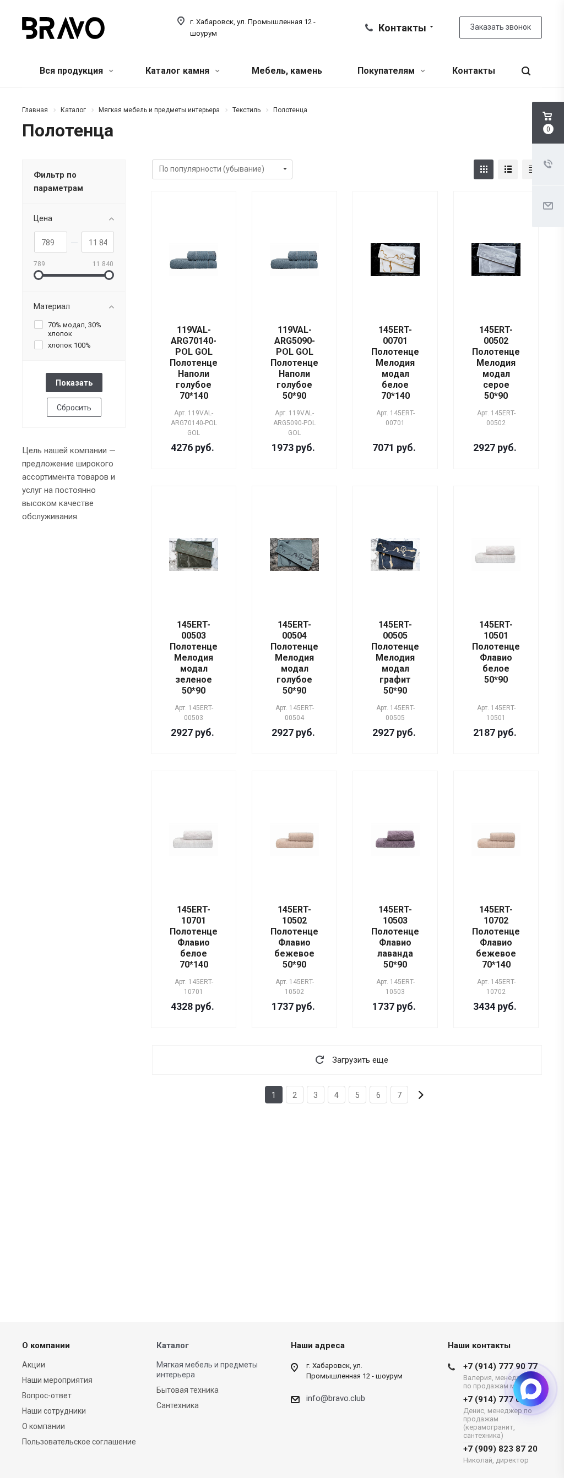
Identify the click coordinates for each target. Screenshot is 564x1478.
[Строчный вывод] (508, 169)
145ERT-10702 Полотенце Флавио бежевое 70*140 (496, 937)
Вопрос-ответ (47, 1395)
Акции (33, 1364)
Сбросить (74, 407)
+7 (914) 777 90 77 (500, 1375)
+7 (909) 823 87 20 (500, 1454)
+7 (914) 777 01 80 (500, 1416)
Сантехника (177, 1405)
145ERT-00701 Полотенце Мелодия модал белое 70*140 (395, 363)
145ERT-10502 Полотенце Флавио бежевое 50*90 (294, 937)
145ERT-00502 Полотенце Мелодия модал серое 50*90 (496, 363)
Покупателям (387, 70)
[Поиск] (526, 71)
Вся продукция (72, 70)
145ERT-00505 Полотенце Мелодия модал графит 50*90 (395, 657)
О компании (46, 1345)
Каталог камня (178, 70)
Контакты (473, 70)
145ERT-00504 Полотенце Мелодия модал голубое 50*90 (294, 657)
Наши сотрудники (54, 1410)
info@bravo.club (335, 1398)
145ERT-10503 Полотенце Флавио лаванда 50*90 (395, 937)
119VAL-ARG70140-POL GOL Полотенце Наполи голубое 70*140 (194, 363)
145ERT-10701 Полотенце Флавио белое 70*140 (194, 937)
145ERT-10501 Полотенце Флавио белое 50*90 (496, 652)
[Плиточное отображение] (484, 169)
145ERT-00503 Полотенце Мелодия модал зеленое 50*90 (194, 657)
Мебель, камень (287, 70)
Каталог (172, 1345)
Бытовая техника (187, 1390)
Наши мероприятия (57, 1380)
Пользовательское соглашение (79, 1441)
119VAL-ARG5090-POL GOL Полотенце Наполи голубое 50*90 (294, 363)
